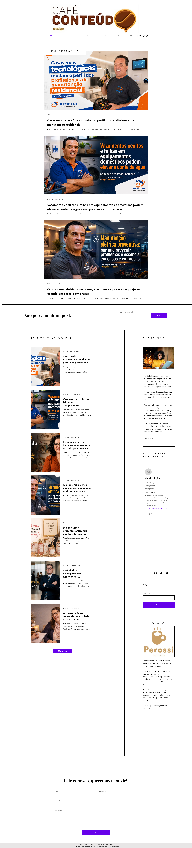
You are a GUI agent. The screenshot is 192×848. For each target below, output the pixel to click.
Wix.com (116, 847)
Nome (57, 791)
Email (57, 801)
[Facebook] (137, 36)
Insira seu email (126, 312)
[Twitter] (143, 36)
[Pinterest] (147, 36)
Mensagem (59, 810)
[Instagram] (140, 36)
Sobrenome (102, 791)
